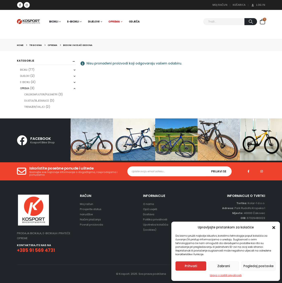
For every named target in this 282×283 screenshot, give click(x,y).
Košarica (239, 5)
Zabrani (223, 266)
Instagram (261, 171)
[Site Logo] (28, 21)
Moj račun (86, 204)
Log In (260, 5)
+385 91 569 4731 (36, 250)
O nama (148, 204)
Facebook (248, 171)
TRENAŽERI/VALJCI (34, 107)
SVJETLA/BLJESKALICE (36, 100)
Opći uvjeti (150, 209)
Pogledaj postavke (258, 266)
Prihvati (191, 266)
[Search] (250, 21)
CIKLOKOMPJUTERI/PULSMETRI (41, 94)
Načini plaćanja (90, 219)
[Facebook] (20, 5)
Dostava (148, 214)
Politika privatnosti (155, 219)
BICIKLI (53, 21)
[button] (274, 227)
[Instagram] (27, 5)
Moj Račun (219, 5)
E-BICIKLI (73, 21)
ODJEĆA (134, 21)
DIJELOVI (94, 21)
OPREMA (114, 21)
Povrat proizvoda (91, 225)
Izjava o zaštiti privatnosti (226, 275)
